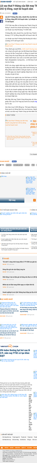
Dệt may (12, 200)
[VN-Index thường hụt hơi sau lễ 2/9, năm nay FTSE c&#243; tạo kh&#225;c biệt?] (16, 370)
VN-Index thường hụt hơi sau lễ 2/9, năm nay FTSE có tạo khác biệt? (15, 353)
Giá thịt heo (23, 439)
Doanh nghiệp (6, 2)
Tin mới (6, 259)
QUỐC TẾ (23, 447)
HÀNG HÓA (17, 447)
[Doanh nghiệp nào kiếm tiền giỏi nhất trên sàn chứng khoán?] (14, 222)
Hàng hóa (29, 183)
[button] (34, 200)
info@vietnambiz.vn (10, 459)
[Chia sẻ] (1, 21)
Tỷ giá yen (30, 437)
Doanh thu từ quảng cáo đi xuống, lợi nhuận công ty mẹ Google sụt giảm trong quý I (15, 249)
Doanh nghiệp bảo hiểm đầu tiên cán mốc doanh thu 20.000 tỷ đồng (14, 239)
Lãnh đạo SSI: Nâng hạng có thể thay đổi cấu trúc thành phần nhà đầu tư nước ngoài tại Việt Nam (30, 412)
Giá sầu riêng (15, 439)
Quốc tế (2, 338)
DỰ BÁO (11, 447)
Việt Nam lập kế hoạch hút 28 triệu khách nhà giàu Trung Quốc (14, 244)
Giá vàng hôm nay (6, 437)
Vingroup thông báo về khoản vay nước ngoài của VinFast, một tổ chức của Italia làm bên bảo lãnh (9, 311)
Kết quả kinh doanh (19, 2)
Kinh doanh (2, 316)
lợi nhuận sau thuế (18, 165)
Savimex (27, 165)
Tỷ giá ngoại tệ (16, 437)
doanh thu (8, 165)
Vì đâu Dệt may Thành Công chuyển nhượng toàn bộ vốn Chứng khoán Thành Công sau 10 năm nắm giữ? (19, 138)
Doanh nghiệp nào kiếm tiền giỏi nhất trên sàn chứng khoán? (14, 230)
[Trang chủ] (1, 17)
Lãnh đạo (30, 2)
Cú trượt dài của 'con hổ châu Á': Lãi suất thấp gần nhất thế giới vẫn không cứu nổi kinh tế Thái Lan (9, 333)
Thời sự (4, 279)
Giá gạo (29, 439)
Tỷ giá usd (23, 437)
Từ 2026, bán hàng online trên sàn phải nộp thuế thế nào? (14, 235)
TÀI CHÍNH (29, 447)
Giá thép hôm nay (6, 439)
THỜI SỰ (6, 447)
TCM (33, 165)
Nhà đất (5, 264)
